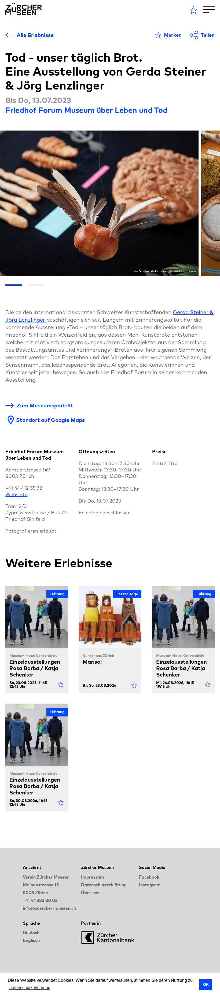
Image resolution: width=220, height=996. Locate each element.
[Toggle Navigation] (209, 9)
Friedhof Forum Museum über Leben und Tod (86, 110)
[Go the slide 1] (13, 285)
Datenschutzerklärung (104, 884)
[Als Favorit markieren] (61, 684)
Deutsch (31, 932)
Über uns (90, 892)
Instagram (150, 884)
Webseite (16, 494)
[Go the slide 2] (35, 285)
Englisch (31, 940)
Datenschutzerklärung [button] (29, 987)
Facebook (149, 877)
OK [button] (206, 984)
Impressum (92, 877)
